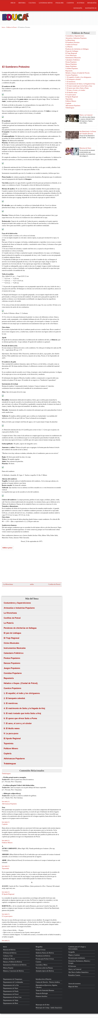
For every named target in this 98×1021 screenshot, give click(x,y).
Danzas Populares (12, 663)
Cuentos (38, 962)
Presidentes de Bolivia (43, 956)
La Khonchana (10, 613)
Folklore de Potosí (11, 27)
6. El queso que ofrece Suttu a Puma (20, 718)
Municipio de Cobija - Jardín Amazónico (49, 1008)
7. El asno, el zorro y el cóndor (18, 723)
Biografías (91, 3)
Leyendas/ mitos (45, 3)
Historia (21, 3)
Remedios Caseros (74, 975)
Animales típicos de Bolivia (45, 971)
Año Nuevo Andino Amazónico (78, 972)
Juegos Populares (12, 668)
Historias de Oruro (85, 148)
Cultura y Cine (8, 956)
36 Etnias (80, 3)
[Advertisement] (32, 46)
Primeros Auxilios (41, 996)
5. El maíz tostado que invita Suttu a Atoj (22, 713)
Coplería (7, 753)
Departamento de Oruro (10, 988)
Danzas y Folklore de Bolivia (12, 962)
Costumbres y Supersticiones (17, 603)
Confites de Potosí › (54, 584)
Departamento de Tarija (10, 1000)
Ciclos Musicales (11, 643)
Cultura (32, 3)
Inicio (13, 3)
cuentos (70, 3)
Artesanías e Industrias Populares (19, 608)
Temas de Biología (42, 993)
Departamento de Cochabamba (13, 982)
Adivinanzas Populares (14, 758)
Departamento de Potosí (11, 994)
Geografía (77, 8)
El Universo (72, 966)
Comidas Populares (13, 673)
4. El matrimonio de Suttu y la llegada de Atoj (24, 708)
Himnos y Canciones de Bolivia (13, 971)
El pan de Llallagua (12, 633)
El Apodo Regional (12, 738)
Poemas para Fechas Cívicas (45, 959)
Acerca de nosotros (74, 983)
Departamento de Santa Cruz (12, 997)
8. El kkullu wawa (11, 728)
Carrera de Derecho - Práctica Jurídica (48, 982)
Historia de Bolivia (9, 950)
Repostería (9, 678)
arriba (31, 584)
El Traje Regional (11, 638)
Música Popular (8, 968)
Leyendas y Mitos (41, 965)
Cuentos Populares (12, 688)
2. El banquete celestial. (14, 698)
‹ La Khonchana (8, 584)
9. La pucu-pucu (11, 733)
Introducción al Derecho (43, 979)
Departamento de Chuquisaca (12, 979)
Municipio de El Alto (42, 1005)
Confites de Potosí (12, 618)
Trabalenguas (10, 763)
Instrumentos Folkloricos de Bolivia (14, 965)
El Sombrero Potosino (72, 42)
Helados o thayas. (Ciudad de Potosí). (21, 683)
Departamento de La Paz (11, 985)
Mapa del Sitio (73, 986)
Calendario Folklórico (13, 653)
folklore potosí (7, 548)
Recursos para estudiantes (76, 958)
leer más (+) (5, 801)
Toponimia (8, 743)
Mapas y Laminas (74, 955)
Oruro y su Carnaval (85, 115)
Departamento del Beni (10, 1003)
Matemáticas (90, 8)
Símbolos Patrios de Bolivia (45, 953)
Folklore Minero (11, 748)
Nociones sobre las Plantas (44, 968)
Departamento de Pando (11, 991)
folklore (60, 3)
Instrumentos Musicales (15, 648)
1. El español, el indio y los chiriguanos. (22, 693)
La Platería (9, 623)
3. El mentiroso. (11, 703)
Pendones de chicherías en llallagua (20, 628)
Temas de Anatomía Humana (45, 990)
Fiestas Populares (12, 658)
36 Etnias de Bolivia (9, 953)
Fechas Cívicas (40, 950)
